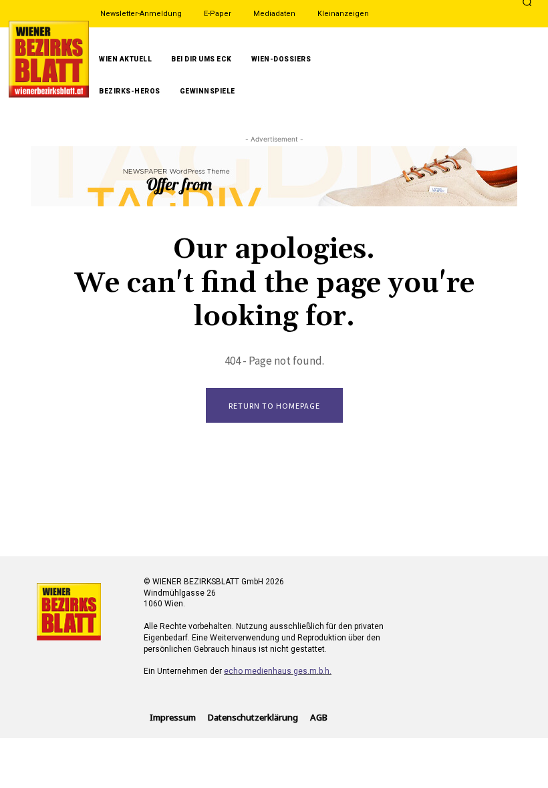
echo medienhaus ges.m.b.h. (277, 671)
